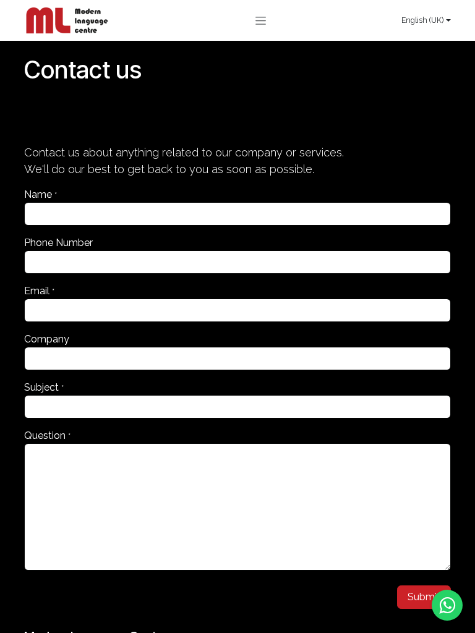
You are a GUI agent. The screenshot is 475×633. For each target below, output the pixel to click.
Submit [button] (424, 597)
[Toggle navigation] (260, 20)
